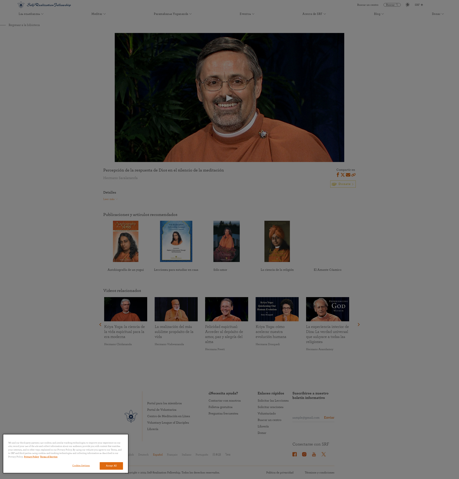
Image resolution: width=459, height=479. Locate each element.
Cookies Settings (81, 465)
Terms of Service (49, 457)
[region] (65, 453)
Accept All (111, 466)
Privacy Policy (31, 457)
